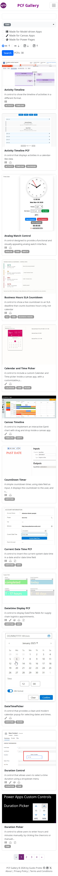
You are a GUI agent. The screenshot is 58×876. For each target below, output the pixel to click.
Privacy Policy (21, 871)
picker (27, 388)
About (9, 871)
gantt (19, 438)
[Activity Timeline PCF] (29, 130)
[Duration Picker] (29, 808)
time (18, 251)
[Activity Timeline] (29, 73)
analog (9, 251)
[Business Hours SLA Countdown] (29, 276)
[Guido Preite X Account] (51, 867)
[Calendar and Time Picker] (29, 345)
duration (10, 786)
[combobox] (29, 25)
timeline (20, 105)
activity (9, 105)
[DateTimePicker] (29, 667)
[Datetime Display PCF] (29, 588)
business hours (26, 317)
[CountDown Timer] (29, 461)
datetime (10, 499)
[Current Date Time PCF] (29, 526)
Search (7, 53)
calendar (31, 166)
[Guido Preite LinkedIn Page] (47, 867)
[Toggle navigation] (54, 5)
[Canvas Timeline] (29, 407)
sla (7, 317)
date (19, 565)
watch (25, 251)
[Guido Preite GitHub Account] (44, 867)
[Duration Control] (29, 748)
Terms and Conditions (41, 871)
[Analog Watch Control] (29, 203)
